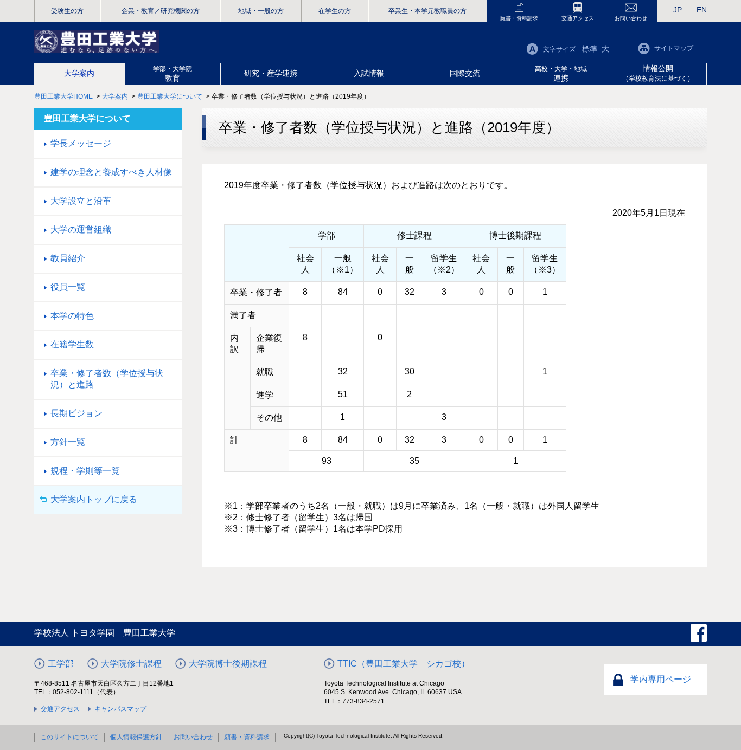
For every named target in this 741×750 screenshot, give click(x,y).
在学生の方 (334, 11)
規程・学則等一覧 (85, 470)
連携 (561, 73)
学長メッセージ (80, 143)
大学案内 (79, 73)
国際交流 (465, 73)
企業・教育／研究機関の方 (161, 11)
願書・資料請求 (519, 18)
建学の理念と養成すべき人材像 (111, 172)
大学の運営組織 (80, 229)
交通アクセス (577, 18)
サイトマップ (673, 48)
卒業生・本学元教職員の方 (427, 11)
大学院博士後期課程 (228, 663)
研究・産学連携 (270, 73)
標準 (589, 48)
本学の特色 (72, 315)
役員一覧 (67, 287)
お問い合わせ (631, 18)
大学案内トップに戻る (93, 499)
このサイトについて (69, 737)
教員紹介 (67, 258)
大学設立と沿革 (80, 200)
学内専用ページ (660, 679)
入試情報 (369, 73)
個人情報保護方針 (136, 737)
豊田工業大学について (169, 96)
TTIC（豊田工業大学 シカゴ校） (403, 663)
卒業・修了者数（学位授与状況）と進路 (106, 378)
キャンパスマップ (120, 709)
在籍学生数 (72, 344)
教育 (172, 73)
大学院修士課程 (131, 663)
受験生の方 (67, 11)
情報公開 (658, 73)
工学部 (61, 663)
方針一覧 (67, 442)
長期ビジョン (76, 413)
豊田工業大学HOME (63, 96)
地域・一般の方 (261, 11)
